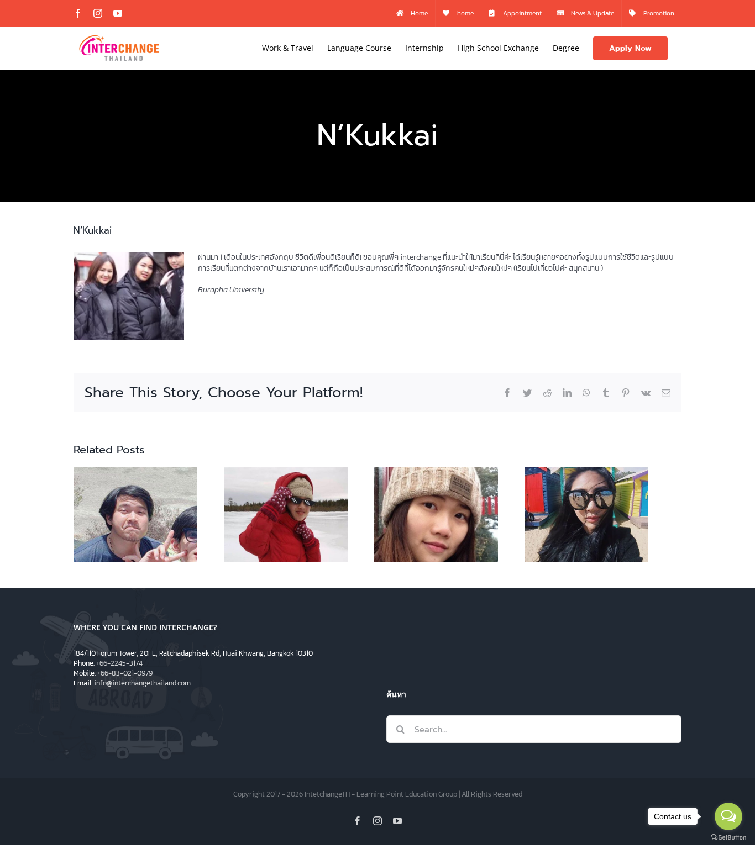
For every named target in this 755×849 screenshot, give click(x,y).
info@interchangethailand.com (142, 683)
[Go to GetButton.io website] (728, 837)
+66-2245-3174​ (119, 663)
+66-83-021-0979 (125, 673)
